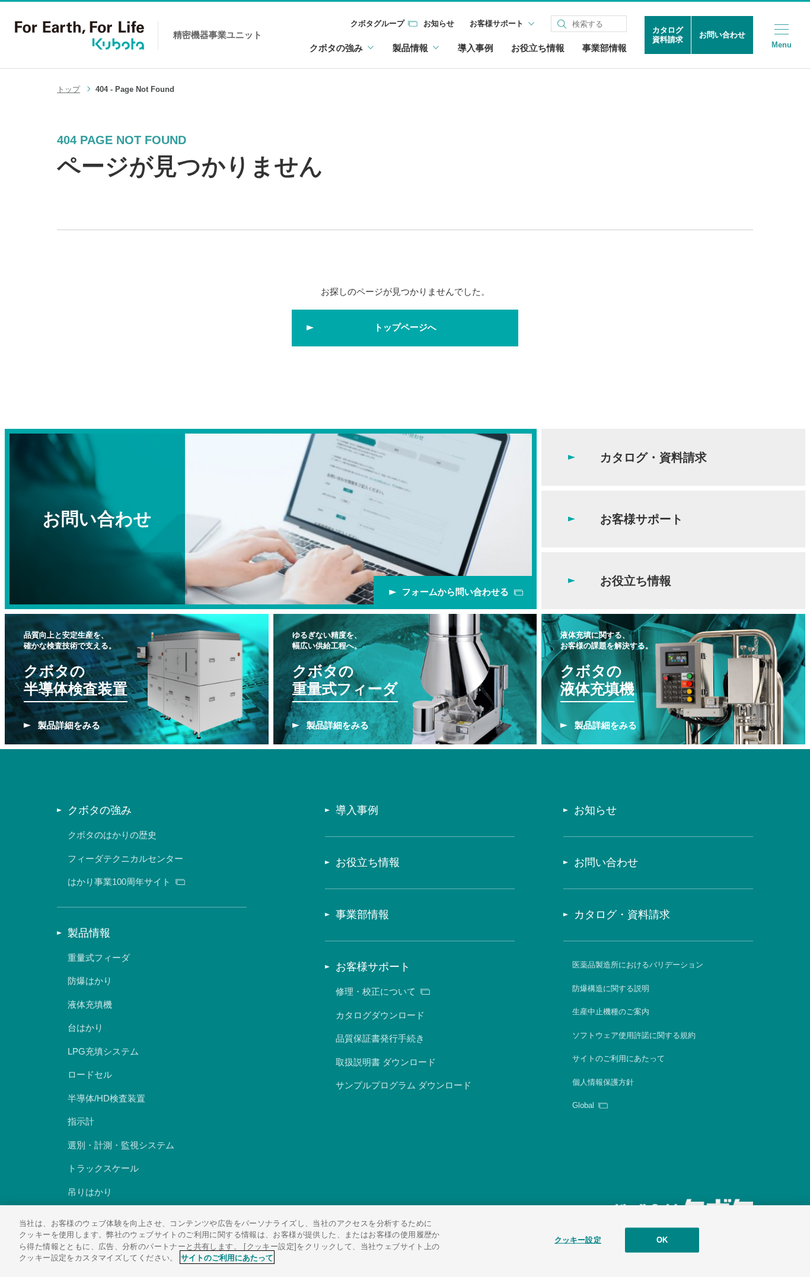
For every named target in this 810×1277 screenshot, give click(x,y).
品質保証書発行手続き (380, 1038)
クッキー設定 (577, 1239)
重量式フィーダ (99, 958)
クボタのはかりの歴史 (112, 835)
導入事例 (475, 48)
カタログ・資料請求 (622, 915)
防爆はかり (90, 981)
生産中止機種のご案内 (610, 1011)
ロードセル (90, 1074)
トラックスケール (103, 1168)
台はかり (85, 1028)
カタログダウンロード (380, 1015)
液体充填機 (90, 1004)
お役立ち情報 (538, 48)
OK (662, 1239)
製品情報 (89, 933)
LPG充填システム (103, 1051)
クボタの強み (100, 810)
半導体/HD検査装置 (106, 1098)
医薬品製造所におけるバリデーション (637, 964)
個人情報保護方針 (603, 1082)
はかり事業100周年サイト (119, 882)
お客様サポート (373, 967)
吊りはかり (90, 1192)
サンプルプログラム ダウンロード (403, 1085)
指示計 (81, 1121)
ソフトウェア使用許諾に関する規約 (634, 1035)
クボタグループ (377, 23)
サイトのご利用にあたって (618, 1058)
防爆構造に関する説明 (610, 988)
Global (583, 1105)
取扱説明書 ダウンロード (386, 1062)
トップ (68, 89)
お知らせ (438, 23)
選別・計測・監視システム (121, 1145)
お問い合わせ (722, 34)
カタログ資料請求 (667, 35)
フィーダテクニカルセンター (125, 859)
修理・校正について (376, 991)
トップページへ (405, 327)
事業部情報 (604, 48)
